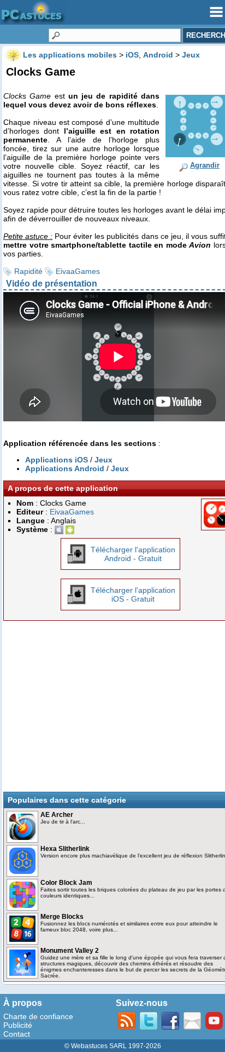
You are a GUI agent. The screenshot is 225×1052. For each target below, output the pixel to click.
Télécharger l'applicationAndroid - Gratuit (133, 554)
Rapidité (28, 271)
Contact (16, 1034)
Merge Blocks (62, 917)
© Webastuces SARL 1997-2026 (112, 1046)
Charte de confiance (38, 1016)
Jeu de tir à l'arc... (62, 822)
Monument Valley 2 (69, 950)
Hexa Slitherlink (65, 849)
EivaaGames (78, 271)
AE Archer (56, 815)
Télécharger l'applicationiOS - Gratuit (133, 594)
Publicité (17, 1025)
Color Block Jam (66, 883)
